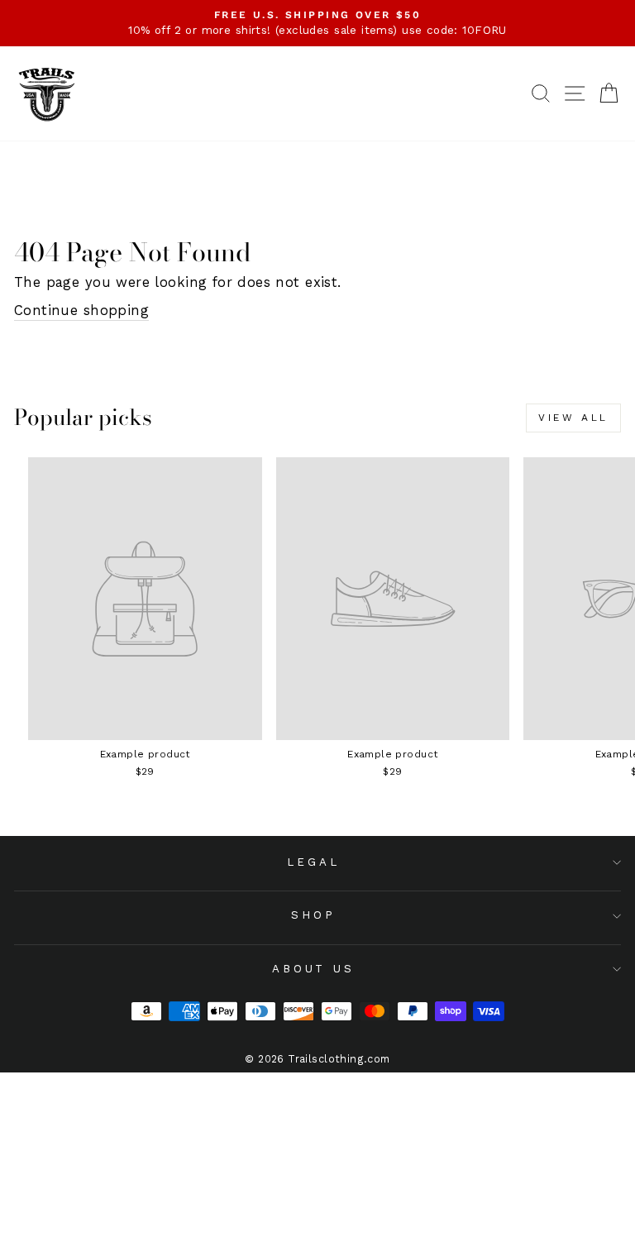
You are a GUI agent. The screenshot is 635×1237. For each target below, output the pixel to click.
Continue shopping (81, 310)
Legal (313, 862)
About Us (314, 968)
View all (573, 417)
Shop (313, 915)
